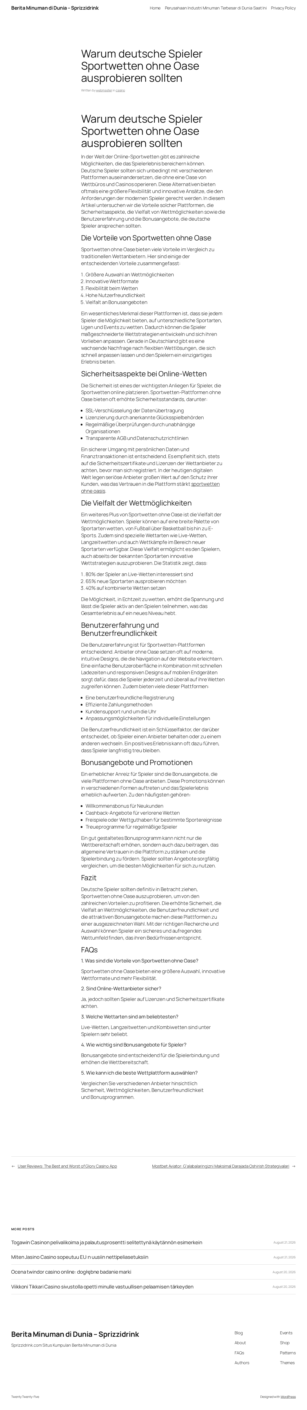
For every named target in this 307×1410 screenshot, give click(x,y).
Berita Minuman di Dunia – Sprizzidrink (54, 7)
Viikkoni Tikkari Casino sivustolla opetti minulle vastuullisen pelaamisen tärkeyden (102, 1287)
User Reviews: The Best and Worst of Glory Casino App (67, 1166)
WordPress (288, 1396)
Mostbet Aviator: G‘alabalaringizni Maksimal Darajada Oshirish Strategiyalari (220, 1166)
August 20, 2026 (284, 1272)
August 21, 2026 (285, 1242)
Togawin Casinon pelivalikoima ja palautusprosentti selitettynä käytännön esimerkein (106, 1242)
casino (120, 90)
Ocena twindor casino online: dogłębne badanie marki (71, 1272)
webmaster (104, 90)
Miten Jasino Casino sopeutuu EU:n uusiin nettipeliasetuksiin (79, 1257)
